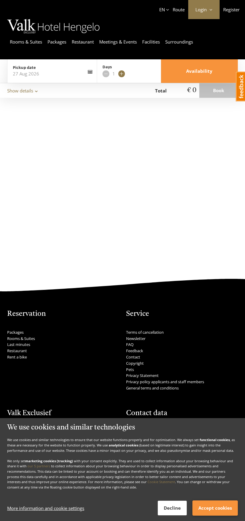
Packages (57, 42)
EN (162, 10)
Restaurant (83, 42)
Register (231, 10)
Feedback (134, 350)
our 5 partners (38, 466)
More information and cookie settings (45, 508)
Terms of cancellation (145, 332)
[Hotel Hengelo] (53, 34)
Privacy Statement (142, 375)
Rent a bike (17, 357)
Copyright (135, 363)
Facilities (151, 42)
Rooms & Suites (26, 42)
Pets (130, 369)
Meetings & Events (118, 42)
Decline (172, 508)
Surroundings (179, 42)
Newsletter (136, 338)
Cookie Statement (161, 482)
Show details (20, 91)
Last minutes (18, 344)
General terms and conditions (152, 388)
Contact (133, 357)
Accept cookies (215, 508)
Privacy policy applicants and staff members (165, 381)
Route (179, 10)
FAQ (130, 344)
